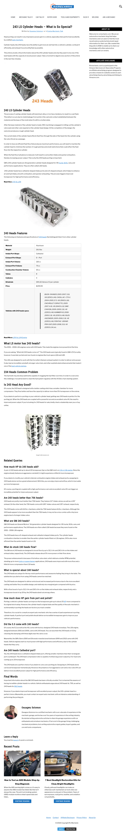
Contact (56, 818)
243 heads (42, 237)
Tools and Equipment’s (70, 17)
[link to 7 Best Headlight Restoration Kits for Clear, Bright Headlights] (62, 763)
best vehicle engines (19, 366)
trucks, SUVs (63, 163)
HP (65, 601)
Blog (85, 17)
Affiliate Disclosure (68, 818)
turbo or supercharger (27, 561)
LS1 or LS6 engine (66, 470)
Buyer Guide (52, 17)
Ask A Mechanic (109, 17)
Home (13, 17)
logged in (16, 740)
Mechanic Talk (25, 17)
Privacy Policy (82, 818)
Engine (49, 31)
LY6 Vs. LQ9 (16, 182)
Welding (95, 17)
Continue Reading (22, 801)
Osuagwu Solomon (36, 31)
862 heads (18, 686)
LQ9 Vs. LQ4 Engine (20, 338)
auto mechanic (17, 40)
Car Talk (39, 17)
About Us (92, 818)
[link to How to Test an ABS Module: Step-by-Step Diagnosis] (22, 763)
